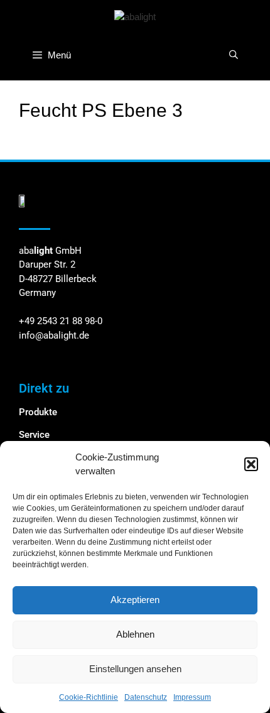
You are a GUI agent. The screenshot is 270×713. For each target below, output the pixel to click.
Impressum (192, 697)
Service (34, 434)
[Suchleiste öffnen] (233, 54)
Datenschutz (145, 697)
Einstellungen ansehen (135, 668)
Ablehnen (135, 634)
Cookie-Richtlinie (88, 697)
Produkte (38, 412)
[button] (251, 464)
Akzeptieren (135, 599)
